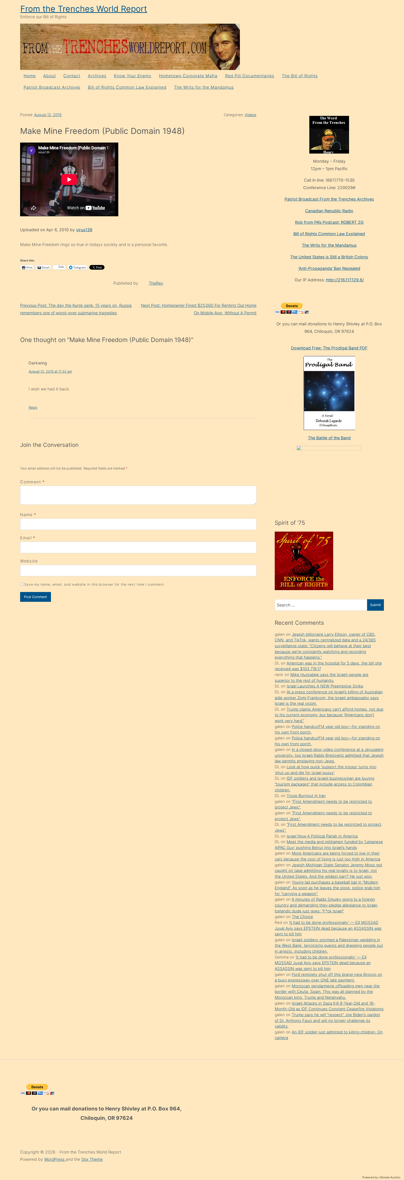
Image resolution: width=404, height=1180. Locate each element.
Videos (250, 115)
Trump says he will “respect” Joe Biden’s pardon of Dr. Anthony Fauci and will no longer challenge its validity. (327, 1020)
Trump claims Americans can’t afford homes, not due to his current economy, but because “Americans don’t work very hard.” (329, 715)
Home (30, 75)
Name (26, 514)
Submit (375, 605)
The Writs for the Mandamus (204, 87)
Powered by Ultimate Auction (381, 1177)
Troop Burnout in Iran (306, 795)
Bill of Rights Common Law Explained (127, 87)
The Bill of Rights (300, 75)
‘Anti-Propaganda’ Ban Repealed (329, 268)
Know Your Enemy (133, 75)
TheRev (156, 283)
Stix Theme (92, 1159)
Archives (97, 75)
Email (26, 537)
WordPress (55, 1159)
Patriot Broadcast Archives (52, 87)
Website (28, 561)
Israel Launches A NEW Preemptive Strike (325, 686)
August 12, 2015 (47, 115)
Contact (71, 75)
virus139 (84, 229)
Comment (32, 481)
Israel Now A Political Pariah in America (322, 836)
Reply (33, 407)
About (49, 75)
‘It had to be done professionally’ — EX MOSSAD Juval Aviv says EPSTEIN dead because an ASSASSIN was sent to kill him (328, 928)
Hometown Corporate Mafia (188, 75)
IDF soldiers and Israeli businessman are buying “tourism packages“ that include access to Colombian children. (324, 784)
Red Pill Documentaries (249, 75)
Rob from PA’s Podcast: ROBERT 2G (329, 222)
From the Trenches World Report (83, 9)
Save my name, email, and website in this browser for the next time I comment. (94, 584)
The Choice (302, 916)
